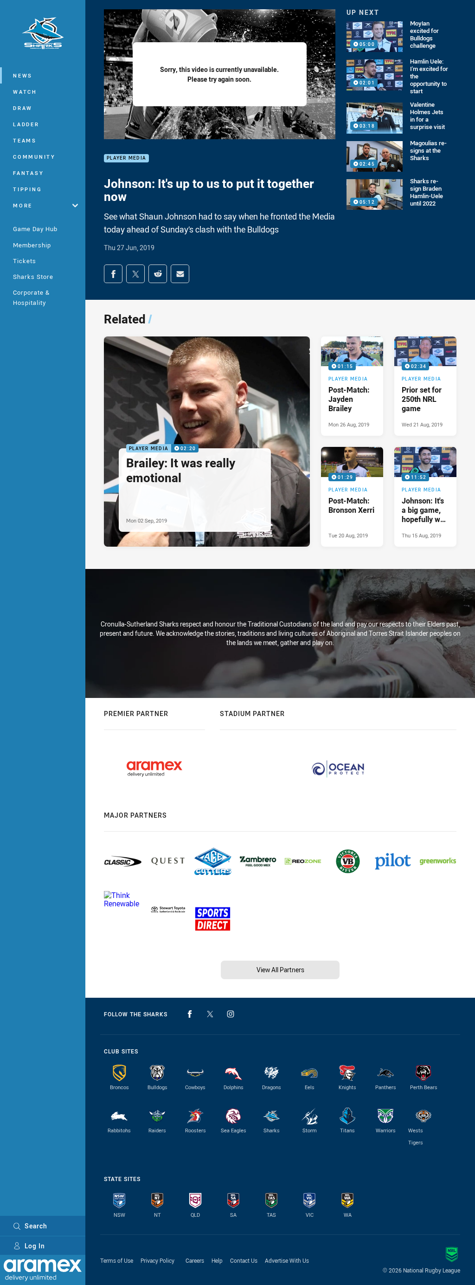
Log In (35, 1245)
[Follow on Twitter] (210, 1014)
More (22, 205)
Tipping (27, 189)
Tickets (24, 261)
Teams (25, 140)
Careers (195, 1260)
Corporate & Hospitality (31, 297)
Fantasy (28, 172)
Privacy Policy (157, 1260)
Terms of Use (116, 1260)
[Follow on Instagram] (230, 1014)
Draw (22, 107)
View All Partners (280, 969)
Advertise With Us (287, 1260)
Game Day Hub (35, 229)
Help (217, 1260)
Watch (25, 91)
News (22, 75)
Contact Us (243, 1260)
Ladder (26, 124)
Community (34, 156)
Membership (32, 245)
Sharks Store (33, 276)
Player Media (126, 158)
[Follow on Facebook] (189, 1014)
